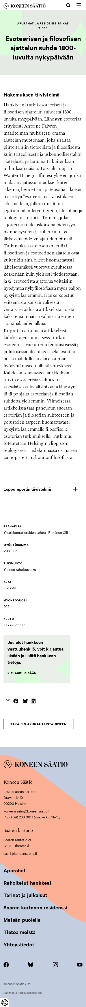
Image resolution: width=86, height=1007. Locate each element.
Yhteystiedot (19, 944)
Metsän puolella (22, 919)
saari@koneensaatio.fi (20, 853)
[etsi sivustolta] (68, 4)
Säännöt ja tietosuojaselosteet (23, 992)
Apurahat (15, 870)
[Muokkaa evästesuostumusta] (4, 1002)
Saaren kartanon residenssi (35, 907)
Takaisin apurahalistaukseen (38, 723)
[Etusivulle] (29, 6)
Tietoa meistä (20, 932)
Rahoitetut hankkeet (28, 882)
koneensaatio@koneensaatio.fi (27, 811)
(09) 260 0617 (22, 816)
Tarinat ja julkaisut (25, 895)
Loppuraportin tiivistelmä (27, 489)
